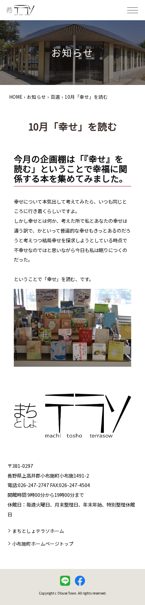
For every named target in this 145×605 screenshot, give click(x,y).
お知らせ (36, 96)
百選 (55, 96)
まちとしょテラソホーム (38, 530)
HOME (15, 96)
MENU (132, 10)
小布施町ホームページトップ (43, 543)
